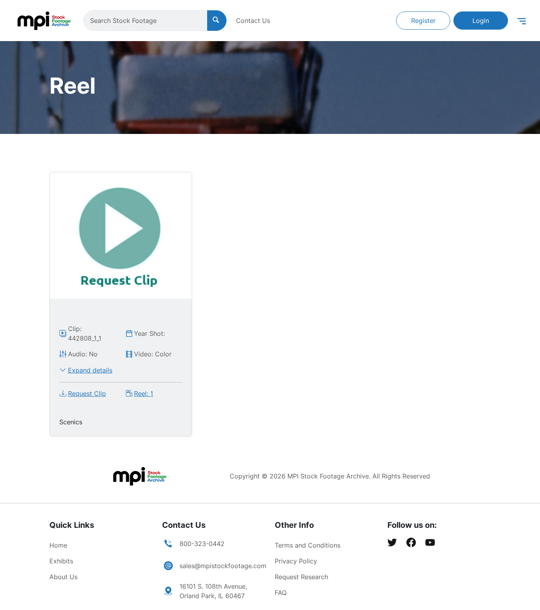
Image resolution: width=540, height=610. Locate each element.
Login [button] (480, 20)
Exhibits (61, 561)
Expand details (90, 370)
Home (58, 545)
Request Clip (87, 393)
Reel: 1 (143, 393)
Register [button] (423, 20)
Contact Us (253, 20)
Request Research (301, 577)
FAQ (281, 593)
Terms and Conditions (307, 545)
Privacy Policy (296, 561)
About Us (63, 577)
